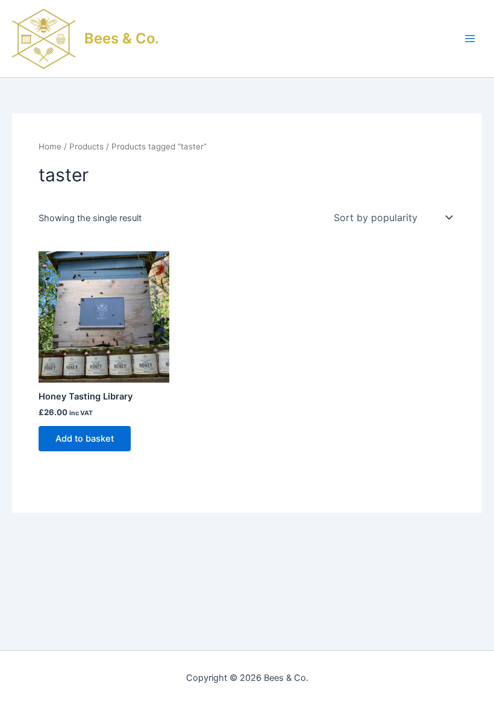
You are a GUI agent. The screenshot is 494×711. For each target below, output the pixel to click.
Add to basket (84, 438)
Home (50, 146)
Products (86, 146)
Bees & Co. (121, 38)
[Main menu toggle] (470, 39)
